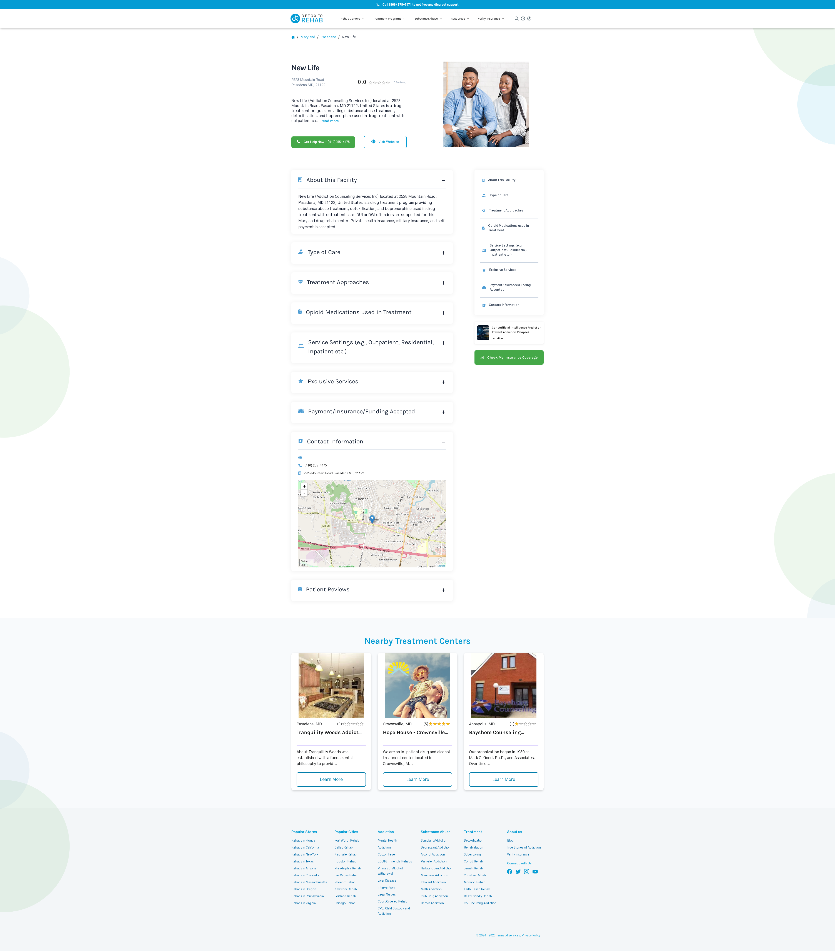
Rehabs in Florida (303, 840)
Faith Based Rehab (477, 889)
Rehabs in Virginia (303, 903)
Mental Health (387, 840)
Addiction (386, 832)
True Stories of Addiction (524, 847)
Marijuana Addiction (434, 875)
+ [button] (304, 486)
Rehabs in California (305, 847)
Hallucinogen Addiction (437, 868)
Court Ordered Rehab (392, 901)
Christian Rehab (475, 875)
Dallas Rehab (343, 847)
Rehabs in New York (304, 854)
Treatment (473, 832)
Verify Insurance (518, 854)
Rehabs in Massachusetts (309, 882)
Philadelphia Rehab (347, 868)
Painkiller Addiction (434, 861)
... (327, 121)
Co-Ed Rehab (473, 861)
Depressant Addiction (436, 847)
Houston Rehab (345, 861)
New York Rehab (345, 889)
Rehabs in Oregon (303, 889)
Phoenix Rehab (345, 882)
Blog (510, 840)
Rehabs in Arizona (303, 868)
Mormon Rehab (474, 882)
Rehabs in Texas (302, 861)
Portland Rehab (345, 896)
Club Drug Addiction (434, 896)
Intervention (386, 887)
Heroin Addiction (432, 903)
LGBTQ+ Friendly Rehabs (395, 861)
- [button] (304, 493)
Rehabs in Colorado (305, 875)
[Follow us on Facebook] (509, 871)
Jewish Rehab (473, 868)
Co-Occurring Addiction (480, 903)
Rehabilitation (473, 847)
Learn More (331, 779)
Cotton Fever (387, 854)
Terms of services (508, 935)
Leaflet (441, 565)
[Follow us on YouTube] (535, 871)
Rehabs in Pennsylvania (307, 896)
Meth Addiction (431, 889)
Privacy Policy (531, 935)
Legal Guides (387, 894)
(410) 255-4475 (315, 465)
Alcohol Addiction (433, 854)
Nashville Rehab (345, 854)
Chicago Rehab (345, 903)
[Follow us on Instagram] (526, 871)
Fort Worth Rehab (346, 840)
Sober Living (472, 854)
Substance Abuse (436, 832)
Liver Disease (387, 880)
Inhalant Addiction (433, 882)
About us (514, 832)
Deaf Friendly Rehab (478, 896)
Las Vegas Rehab (346, 875)
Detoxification (473, 840)
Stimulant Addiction (434, 840)
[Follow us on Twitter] (518, 871)
